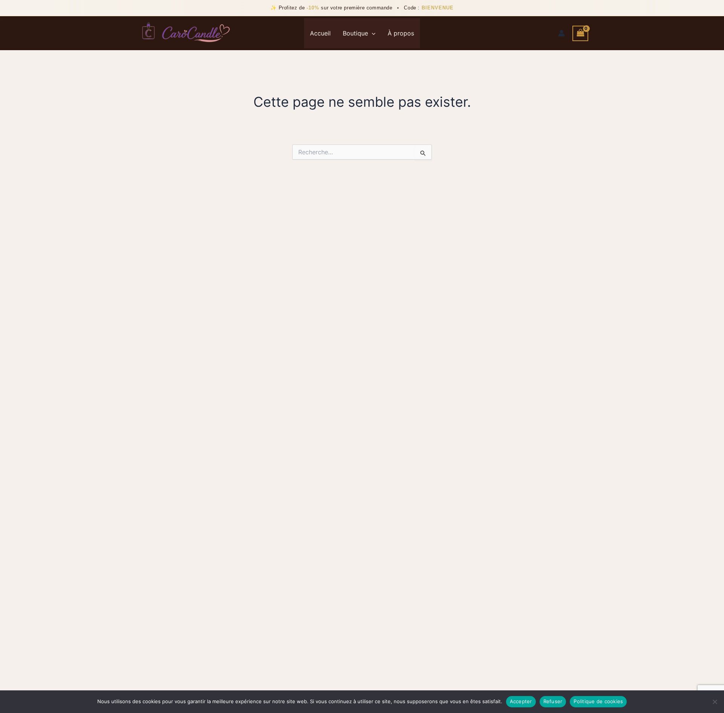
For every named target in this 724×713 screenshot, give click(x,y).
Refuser (553, 701)
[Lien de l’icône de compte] (561, 33)
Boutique (355, 33)
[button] (372, 33)
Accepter (521, 701)
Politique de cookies (598, 701)
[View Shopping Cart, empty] (580, 33)
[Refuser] (714, 701)
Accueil (320, 33)
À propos (401, 33)
